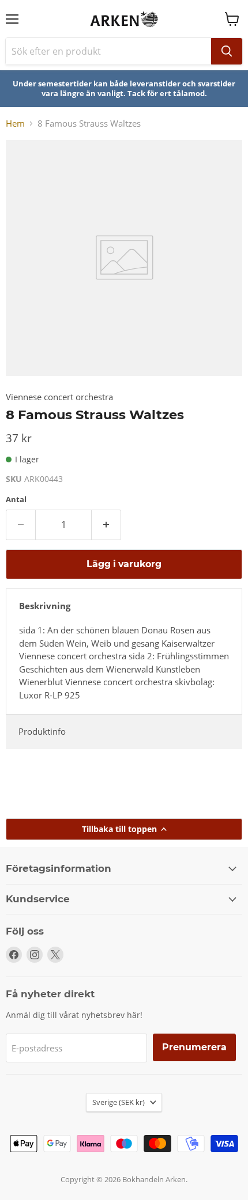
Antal (16, 499)
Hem (15, 123)
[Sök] (226, 51)
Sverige (118, 1102)
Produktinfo (42, 731)
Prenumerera (194, 1047)
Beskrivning (44, 606)
